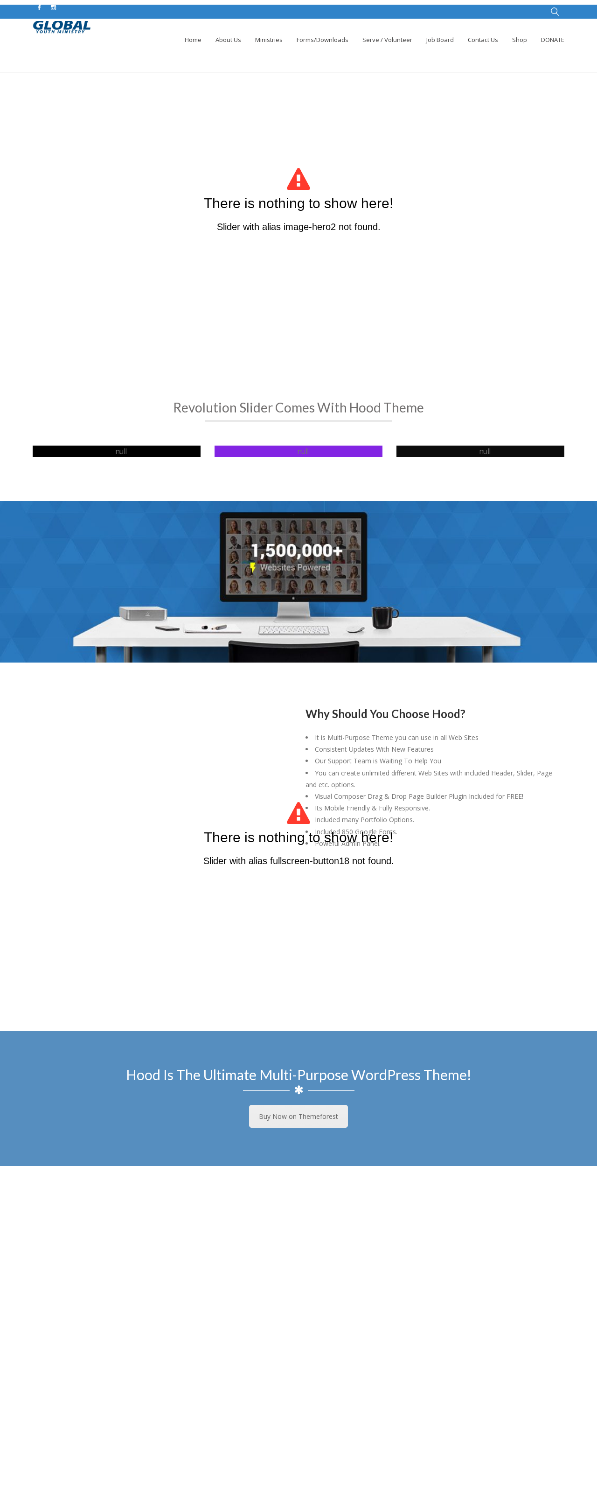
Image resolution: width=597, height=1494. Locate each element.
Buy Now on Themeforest (298, 1116)
